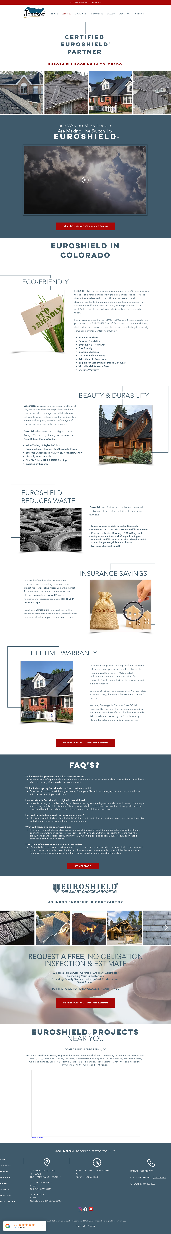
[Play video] (85, 180)
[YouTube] (91, 1209)
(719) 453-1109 (159, 1177)
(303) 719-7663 (146, 1171)
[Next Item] (166, 92)
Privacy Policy (81, 1226)
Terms (92, 1226)
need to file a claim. (111, 852)
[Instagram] (80, 1209)
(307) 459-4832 (148, 1184)
